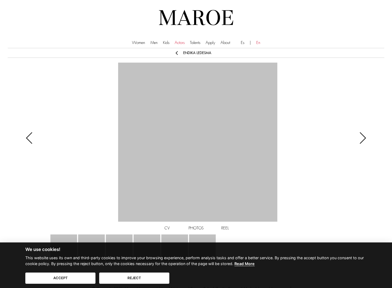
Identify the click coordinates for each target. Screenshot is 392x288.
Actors (180, 43)
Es (242, 43)
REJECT (134, 278)
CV (167, 228)
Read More (244, 263)
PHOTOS (196, 228)
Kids (166, 43)
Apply (210, 43)
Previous (29, 138)
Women (138, 43)
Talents (195, 43)
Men (154, 43)
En (258, 43)
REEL (225, 228)
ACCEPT (60, 278)
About (225, 43)
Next (362, 138)
